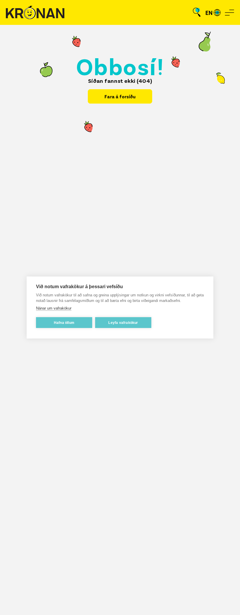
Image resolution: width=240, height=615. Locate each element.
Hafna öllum (64, 323)
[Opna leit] (196, 13)
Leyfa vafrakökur (123, 323)
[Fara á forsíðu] (35, 12)
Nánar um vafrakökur (53, 308)
